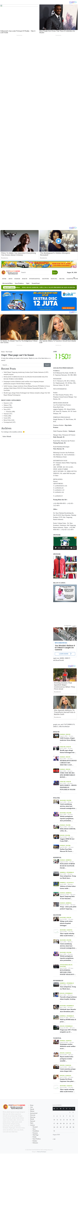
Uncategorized (8, 422)
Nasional (6, 413)
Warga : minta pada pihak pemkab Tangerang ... (68, 908)
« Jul (54, 1139)
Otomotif (35, 1127)
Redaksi (35, 1141)
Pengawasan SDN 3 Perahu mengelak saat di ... (68, 1031)
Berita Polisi (7, 420)
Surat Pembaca (19, 283)
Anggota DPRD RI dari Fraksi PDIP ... (67, 840)
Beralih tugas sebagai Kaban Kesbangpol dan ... (68, 751)
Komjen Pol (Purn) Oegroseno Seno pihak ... (67, 1080)
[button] (65, 543)
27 (63, 1127)
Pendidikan (70, 872)
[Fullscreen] (74, 548)
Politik (6, 416)
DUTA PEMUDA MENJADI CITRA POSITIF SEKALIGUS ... (68, 972)
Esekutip (63, 746)
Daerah (17, 278)
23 (73, 1123)
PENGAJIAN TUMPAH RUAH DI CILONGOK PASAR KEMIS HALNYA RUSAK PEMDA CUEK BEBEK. (26, 378)
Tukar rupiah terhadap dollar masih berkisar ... (67, 934)
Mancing (54, 278)
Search (55, 272)
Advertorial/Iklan (7, 283)
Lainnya (32, 1125)
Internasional (34, 278)
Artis (10, 278)
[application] (65, 543)
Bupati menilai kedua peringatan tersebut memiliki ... (66, 1059)
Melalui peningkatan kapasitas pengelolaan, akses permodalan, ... (67, 818)
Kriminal (6, 407)
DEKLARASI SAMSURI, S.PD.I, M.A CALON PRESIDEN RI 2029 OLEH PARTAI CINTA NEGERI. (35, 287)
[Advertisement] (39, 51)
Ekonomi (45, 278)
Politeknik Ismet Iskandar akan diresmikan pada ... (68, 1010)
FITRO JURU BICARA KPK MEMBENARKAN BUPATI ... (67, 775)
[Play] (56, 548)
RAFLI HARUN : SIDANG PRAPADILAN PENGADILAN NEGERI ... (68, 788)
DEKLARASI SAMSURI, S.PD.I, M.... (68, 830)
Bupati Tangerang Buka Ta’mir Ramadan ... (67, 897)
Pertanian (35, 1133)
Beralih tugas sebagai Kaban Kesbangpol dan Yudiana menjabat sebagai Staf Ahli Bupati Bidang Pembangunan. (27, 394)
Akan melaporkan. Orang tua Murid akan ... (68, 877)
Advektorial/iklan (66, 964)
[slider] (63, 547)
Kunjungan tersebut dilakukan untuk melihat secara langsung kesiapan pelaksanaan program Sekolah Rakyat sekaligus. (24, 382)
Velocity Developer (41, 1151)
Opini (27, 283)
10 (54, 1119)
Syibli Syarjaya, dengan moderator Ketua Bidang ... (67, 740)
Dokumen (35, 1143)
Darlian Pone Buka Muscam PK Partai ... (66, 850)
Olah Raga (70, 882)
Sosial (5, 418)
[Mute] (71, 548)
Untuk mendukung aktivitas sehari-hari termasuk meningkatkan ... (68, 806)
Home (4, 278)
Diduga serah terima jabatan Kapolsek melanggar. (66, 923)
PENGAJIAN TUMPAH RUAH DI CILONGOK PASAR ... (67, 866)
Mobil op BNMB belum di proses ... (68, 1020)
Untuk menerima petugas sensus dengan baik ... (68, 1070)
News (5, 409)
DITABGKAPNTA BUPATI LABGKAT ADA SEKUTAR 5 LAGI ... (68, 763)
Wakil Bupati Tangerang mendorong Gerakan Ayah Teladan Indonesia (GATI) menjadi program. (26, 373)
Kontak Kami (36, 283)
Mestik (32, 1119)
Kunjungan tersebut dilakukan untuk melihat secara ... (67, 1046)
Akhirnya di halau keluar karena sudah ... (68, 887)
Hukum (24, 278)
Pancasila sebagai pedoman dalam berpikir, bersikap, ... (68, 999)
